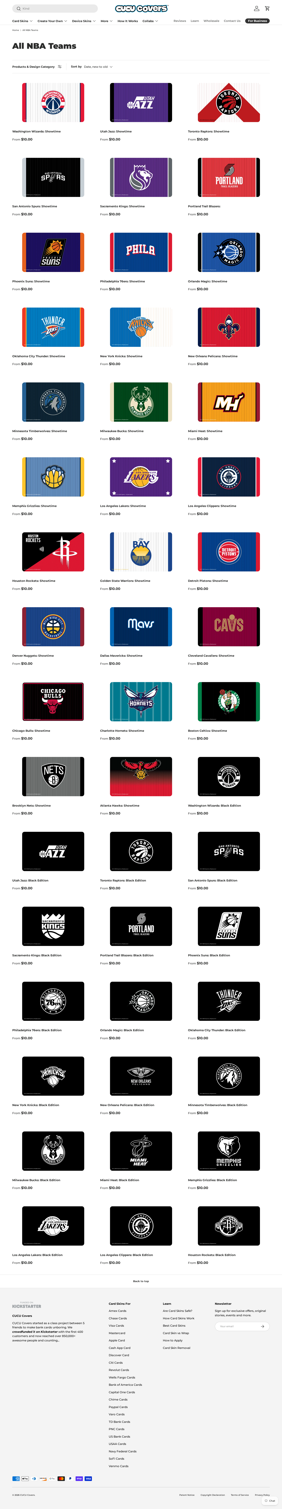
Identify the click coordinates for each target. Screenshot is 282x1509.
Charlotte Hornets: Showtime (122, 731)
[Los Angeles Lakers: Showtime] (141, 477)
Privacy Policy (262, 1495)
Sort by (76, 66)
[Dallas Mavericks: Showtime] (141, 627)
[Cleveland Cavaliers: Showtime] (229, 627)
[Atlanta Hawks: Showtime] (141, 776)
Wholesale (211, 21)
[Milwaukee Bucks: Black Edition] (53, 1151)
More (104, 21)
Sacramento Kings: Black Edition (36, 955)
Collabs (148, 21)
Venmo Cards (119, 1466)
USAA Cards (117, 1444)
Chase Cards (118, 1318)
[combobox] (55, 8)
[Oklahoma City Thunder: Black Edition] (229, 1001)
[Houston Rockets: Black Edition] (229, 1226)
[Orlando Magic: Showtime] (229, 252)
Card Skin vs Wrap (176, 1333)
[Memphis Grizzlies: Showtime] (53, 477)
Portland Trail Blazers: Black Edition (126, 955)
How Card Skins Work (178, 1318)
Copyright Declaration (213, 1495)
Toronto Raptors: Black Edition (123, 880)
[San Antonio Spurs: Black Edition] (229, 851)
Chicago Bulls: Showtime (31, 731)
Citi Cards (116, 1362)
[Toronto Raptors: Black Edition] (141, 851)
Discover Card (119, 1355)
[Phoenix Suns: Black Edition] (229, 926)
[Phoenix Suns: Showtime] (53, 252)
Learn (195, 21)
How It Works (128, 21)
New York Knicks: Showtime (121, 356)
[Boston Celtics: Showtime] (229, 702)
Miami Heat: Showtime (205, 431)
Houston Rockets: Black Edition (212, 1255)
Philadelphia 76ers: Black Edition (37, 1030)
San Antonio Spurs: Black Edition (212, 880)
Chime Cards (118, 1399)
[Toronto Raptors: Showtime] (229, 102)
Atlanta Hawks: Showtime (119, 805)
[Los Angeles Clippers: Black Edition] (141, 1226)
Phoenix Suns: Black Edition (209, 955)
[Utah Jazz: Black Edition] (53, 851)
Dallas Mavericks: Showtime (121, 655)
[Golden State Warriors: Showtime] (141, 552)
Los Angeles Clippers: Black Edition (126, 1255)
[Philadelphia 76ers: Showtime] (141, 252)
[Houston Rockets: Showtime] (53, 552)
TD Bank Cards (119, 1422)
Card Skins (20, 21)
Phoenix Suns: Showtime (31, 281)
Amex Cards (117, 1311)
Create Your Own (50, 21)
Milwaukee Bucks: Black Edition (36, 1180)
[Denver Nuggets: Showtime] (53, 627)
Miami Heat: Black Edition (119, 1180)
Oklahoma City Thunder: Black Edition (216, 1030)
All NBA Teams (30, 30)
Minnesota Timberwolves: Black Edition (217, 1105)
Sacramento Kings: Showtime (122, 206)
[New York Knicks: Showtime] (141, 327)
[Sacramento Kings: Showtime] (141, 177)
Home (15, 30)
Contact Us (232, 21)
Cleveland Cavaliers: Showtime (211, 655)
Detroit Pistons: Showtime (208, 581)
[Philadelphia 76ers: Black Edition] (53, 1001)
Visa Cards (116, 1325)
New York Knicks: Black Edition (35, 1105)
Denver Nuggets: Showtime (33, 655)
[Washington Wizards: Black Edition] (229, 776)
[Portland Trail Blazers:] (229, 177)
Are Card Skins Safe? (177, 1311)
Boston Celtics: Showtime (207, 731)
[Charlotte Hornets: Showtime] (141, 702)
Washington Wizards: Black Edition (214, 805)
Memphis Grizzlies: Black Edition (212, 1180)
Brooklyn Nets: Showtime (31, 805)
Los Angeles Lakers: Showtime (123, 506)
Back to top (141, 1281)
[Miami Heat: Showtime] (229, 402)
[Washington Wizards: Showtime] (53, 102)
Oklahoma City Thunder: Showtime (38, 356)
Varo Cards (117, 1414)
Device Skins (81, 21)
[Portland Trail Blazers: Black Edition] (141, 926)
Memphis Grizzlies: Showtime (34, 506)
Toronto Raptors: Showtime (208, 131)
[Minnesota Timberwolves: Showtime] (53, 402)
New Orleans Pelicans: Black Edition (127, 1105)
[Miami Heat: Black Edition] (141, 1151)
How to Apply (172, 1340)
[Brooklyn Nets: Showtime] (53, 776)
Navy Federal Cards (123, 1451)
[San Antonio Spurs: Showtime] (53, 177)
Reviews (180, 21)
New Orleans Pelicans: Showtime (212, 356)
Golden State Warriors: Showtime (125, 581)
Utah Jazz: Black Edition (30, 880)
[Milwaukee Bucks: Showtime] (141, 402)
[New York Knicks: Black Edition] (53, 1076)
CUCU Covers (27, 1495)
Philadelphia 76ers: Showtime (122, 281)
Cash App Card (119, 1348)
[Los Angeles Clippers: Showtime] (229, 477)
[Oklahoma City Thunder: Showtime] (53, 327)
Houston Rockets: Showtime (33, 581)
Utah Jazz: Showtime (116, 131)
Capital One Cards (122, 1392)
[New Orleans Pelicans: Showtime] (229, 327)
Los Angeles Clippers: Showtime (212, 506)
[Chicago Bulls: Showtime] (53, 702)
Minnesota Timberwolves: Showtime (39, 431)
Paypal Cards (118, 1407)
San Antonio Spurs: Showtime (34, 206)
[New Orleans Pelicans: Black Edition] (141, 1076)
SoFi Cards (116, 1458)
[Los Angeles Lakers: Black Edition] (53, 1226)
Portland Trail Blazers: (204, 206)
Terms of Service (240, 1495)
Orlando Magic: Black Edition (122, 1030)
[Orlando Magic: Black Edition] (141, 1001)
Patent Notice (187, 1495)
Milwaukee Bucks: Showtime (121, 431)
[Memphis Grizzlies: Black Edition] (229, 1151)
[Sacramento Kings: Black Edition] (53, 926)
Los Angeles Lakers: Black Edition (37, 1255)
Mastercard (117, 1333)
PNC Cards (117, 1429)
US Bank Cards (119, 1436)
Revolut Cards (119, 1370)
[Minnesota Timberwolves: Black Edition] (229, 1076)
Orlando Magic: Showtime (207, 281)
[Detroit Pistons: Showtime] (229, 552)
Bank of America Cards (125, 1385)
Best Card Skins (174, 1325)
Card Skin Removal (176, 1348)
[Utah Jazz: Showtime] (141, 102)
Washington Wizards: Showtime (36, 131)
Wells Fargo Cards (122, 1377)
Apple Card (117, 1340)
